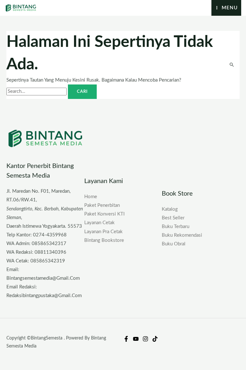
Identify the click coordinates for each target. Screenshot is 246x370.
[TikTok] (155, 339)
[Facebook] (126, 339)
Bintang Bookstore (104, 240)
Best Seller (173, 218)
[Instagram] (145, 339)
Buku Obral (173, 244)
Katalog (170, 209)
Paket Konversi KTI (104, 214)
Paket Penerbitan (102, 205)
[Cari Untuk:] (37, 91)
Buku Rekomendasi (182, 235)
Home (90, 196)
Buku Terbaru (175, 226)
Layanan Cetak (99, 222)
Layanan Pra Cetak (103, 231)
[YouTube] (136, 339)
